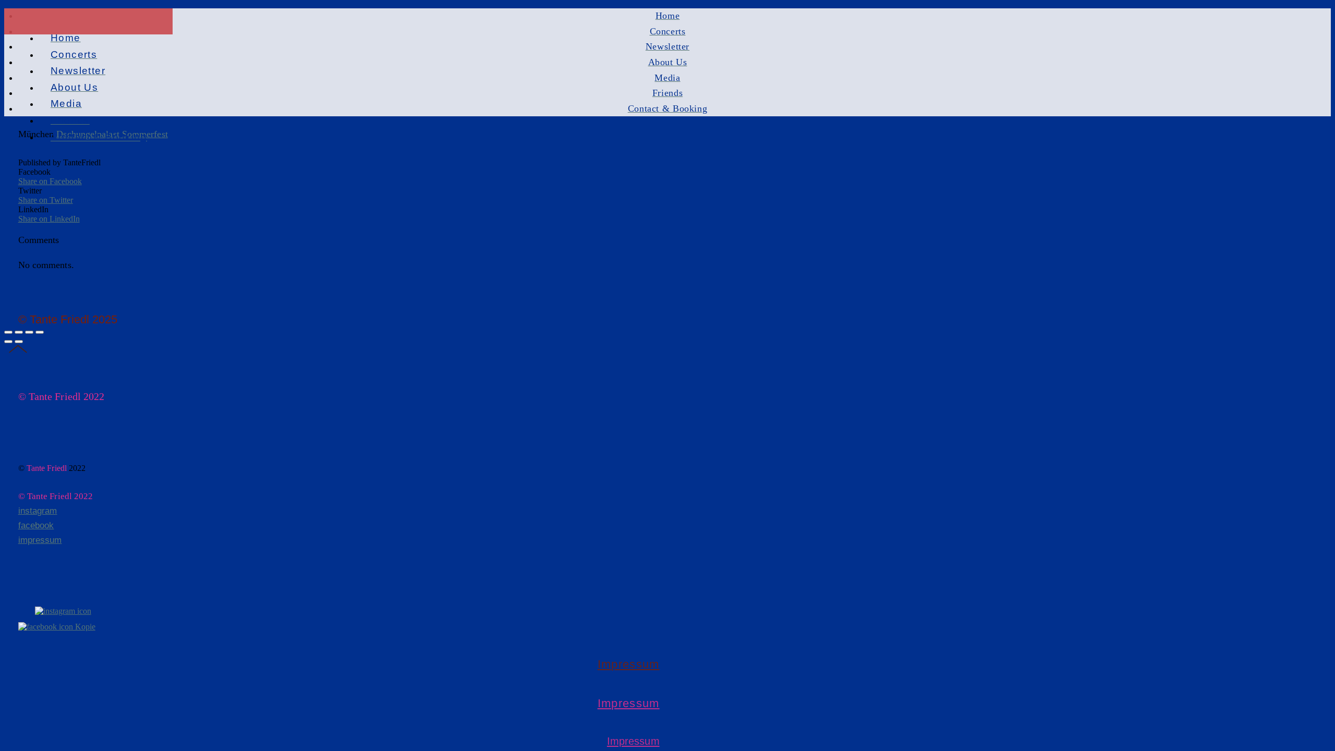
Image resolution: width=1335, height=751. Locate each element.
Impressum (629, 664)
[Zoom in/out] (39, 332)
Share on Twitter (45, 200)
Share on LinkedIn (49, 218)
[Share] (19, 332)
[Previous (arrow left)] (8, 341)
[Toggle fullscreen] (29, 332)
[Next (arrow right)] (19, 341)
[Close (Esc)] (8, 332)
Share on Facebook (50, 181)
